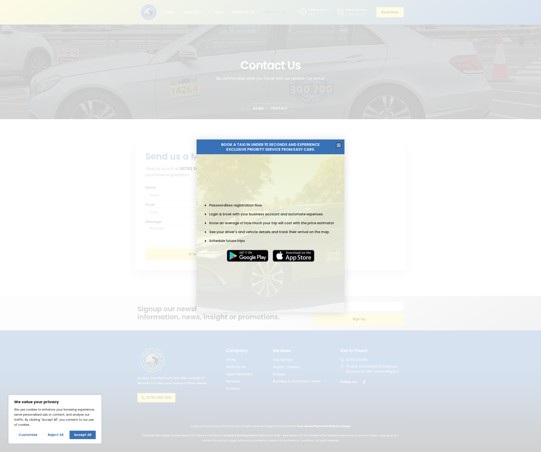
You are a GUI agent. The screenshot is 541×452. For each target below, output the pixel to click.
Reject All (55, 434)
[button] (338, 145)
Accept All (82, 434)
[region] (54, 419)
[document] (270, 226)
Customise (28, 434)
